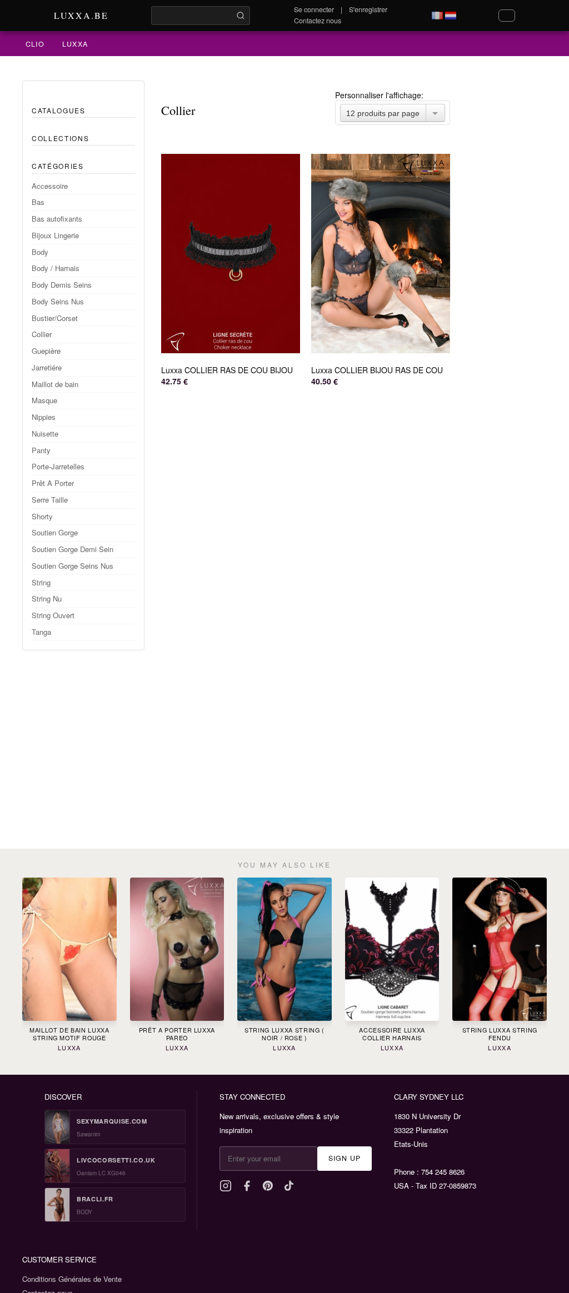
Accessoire (50, 186)
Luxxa (75, 44)
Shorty (42, 516)
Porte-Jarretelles (58, 466)
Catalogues (59, 110)
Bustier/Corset (55, 318)
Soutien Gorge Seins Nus (72, 565)
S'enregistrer (368, 9)
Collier (42, 334)
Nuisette (45, 433)
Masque (44, 400)
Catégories (58, 166)
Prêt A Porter (53, 483)
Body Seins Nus (58, 301)
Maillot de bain (55, 384)
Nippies (44, 417)
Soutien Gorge (55, 532)
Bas (38, 202)
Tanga (41, 632)
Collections (60, 138)
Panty (41, 450)
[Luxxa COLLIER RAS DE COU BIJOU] (230, 253)
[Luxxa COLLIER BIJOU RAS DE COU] (380, 253)
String (41, 582)
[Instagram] (225, 1186)
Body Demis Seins (62, 284)
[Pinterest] (268, 1186)
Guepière (46, 350)
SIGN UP (344, 1158)
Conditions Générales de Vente (72, 1279)
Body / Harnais (55, 268)
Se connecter (314, 9)
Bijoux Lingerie (55, 235)
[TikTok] (289, 1186)
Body (40, 252)
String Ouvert (53, 615)
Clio (35, 44)
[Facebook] (247, 1186)
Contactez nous (317, 21)
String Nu (47, 598)
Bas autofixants (57, 218)
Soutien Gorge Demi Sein (72, 549)
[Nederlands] (450, 15)
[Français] (437, 15)
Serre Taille (50, 499)
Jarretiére (47, 367)
